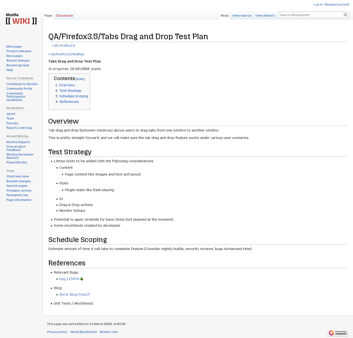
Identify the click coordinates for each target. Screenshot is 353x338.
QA (56, 45)
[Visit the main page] (21, 19)
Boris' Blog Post (72, 294)
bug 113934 (69, 279)
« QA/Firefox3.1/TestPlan (66, 54)
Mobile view (109, 332)
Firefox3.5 (67, 45)
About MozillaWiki (83, 332)
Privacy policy (57, 332)
